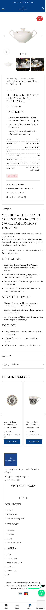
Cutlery (9, 538)
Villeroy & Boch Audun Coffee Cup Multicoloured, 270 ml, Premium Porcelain (34, 425)
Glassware (10, 534)
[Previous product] (7, 89)
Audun (15, 428)
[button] (4, 35)
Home (8, 78)
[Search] (42, 8)
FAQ (8, 575)
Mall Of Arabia (12, 514)
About (9, 554)
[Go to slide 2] (23, 54)
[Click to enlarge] (7, 52)
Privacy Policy (12, 558)
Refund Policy (12, 571)
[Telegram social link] (25, 197)
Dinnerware (24, 78)
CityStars (10, 510)
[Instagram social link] (23, 498)
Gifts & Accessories (14, 542)
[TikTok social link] (26, 498)
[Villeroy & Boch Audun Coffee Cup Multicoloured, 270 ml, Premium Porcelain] (34, 400)
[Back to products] (11, 89)
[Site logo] (23, 8)
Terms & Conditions (14, 562)
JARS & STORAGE (17, 192)
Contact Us (11, 566)
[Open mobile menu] (3, 8)
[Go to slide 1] (20, 54)
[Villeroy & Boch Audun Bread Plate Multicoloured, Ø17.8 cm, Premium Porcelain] (12, 400)
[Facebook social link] (12, 197)
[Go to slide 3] (25, 54)
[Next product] (14, 89)
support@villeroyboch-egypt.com (18, 476)
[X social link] (15, 197)
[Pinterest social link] (18, 197)
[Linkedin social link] (22, 197)
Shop (15, 78)
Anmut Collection (33, 234)
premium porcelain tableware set (29, 345)
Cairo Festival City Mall (15, 518)
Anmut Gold (19, 188)
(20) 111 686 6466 (13, 480)
